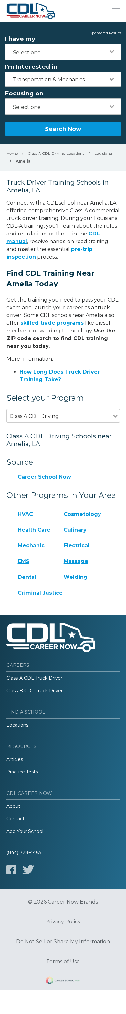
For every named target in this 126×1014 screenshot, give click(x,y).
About (13, 806)
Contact (15, 819)
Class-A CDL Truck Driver (34, 678)
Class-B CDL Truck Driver (34, 690)
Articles (14, 759)
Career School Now (44, 477)
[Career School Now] (63, 981)
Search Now (63, 129)
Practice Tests (22, 772)
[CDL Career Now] (30, 11)
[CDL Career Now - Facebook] (11, 869)
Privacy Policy (63, 922)
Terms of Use (63, 962)
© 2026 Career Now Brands (63, 902)
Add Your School (24, 831)
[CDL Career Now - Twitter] (28, 869)
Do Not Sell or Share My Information (63, 942)
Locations (17, 725)
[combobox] (63, 52)
